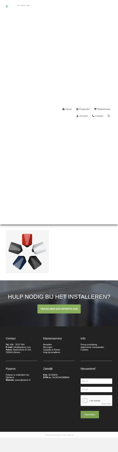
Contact (99, 116)
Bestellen (47, 344)
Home (68, 109)
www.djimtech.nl (22, 380)
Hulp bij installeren (51, 352)
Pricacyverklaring (89, 344)
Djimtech (10, 377)
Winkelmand (103, 109)
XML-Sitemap (68, 435)
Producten (84, 109)
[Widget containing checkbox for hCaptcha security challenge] (96, 400)
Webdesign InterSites (53, 435)
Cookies (84, 349)
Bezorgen (47, 347)
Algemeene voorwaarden (92, 347)
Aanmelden (89, 414)
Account (83, 116)
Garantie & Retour (51, 349)
